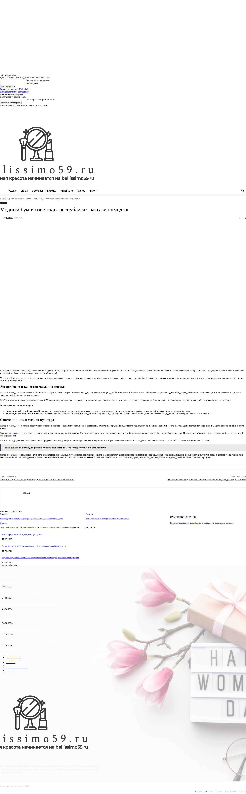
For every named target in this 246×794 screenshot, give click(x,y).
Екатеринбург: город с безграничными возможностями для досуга (30, 604)
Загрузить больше (8, 565)
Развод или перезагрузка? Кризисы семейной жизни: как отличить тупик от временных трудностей (39, 527)
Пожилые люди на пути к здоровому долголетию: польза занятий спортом (37, 479)
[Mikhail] (2, 217)
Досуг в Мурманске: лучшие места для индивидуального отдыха (30, 593)
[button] (242, 190)
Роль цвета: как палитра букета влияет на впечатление (107, 518)
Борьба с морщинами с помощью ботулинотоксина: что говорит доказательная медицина (40, 558)
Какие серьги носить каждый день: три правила (22, 534)
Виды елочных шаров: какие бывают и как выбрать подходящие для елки (201, 523)
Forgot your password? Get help (14, 89)
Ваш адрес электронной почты (41, 99)
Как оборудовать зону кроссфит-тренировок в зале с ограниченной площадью (31, 518)
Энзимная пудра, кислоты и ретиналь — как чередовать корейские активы (34, 546)
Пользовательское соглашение (14, 92)
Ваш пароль (32, 83)
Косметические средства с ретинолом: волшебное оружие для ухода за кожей (207, 479)
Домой (3, 199)
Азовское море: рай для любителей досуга (20, 582)
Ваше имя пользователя (37, 80)
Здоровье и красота (15, 199)
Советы (29, 199)
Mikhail (9, 218)
